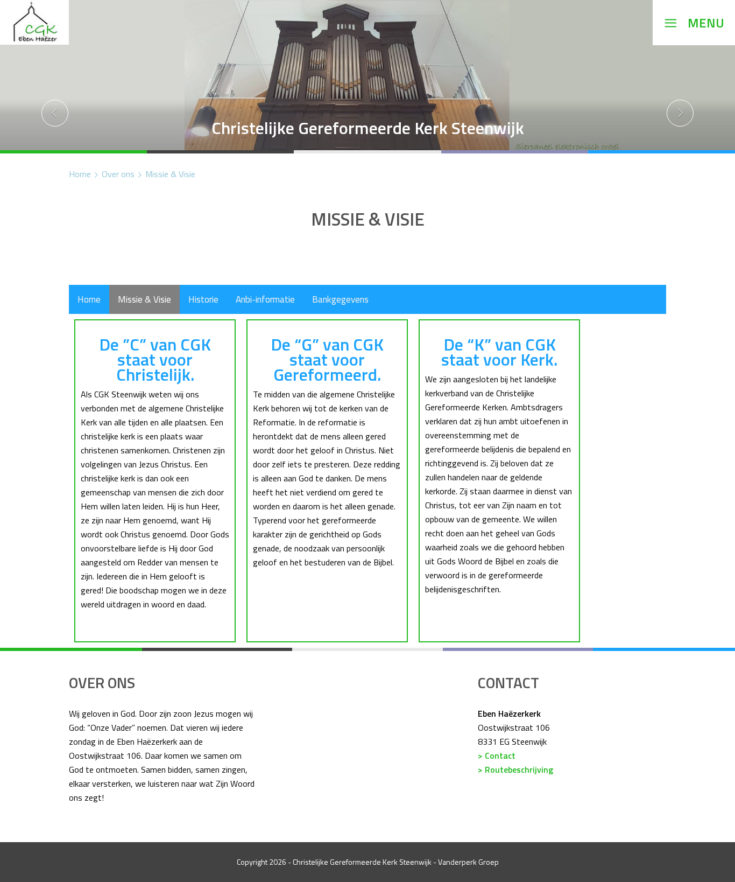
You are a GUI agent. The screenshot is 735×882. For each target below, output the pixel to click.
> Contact (496, 755)
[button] (55, 76)
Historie (203, 299)
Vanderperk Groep (468, 861)
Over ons (118, 173)
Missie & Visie (170, 173)
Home (80, 173)
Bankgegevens (340, 299)
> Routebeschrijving (515, 769)
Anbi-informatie (265, 299)
